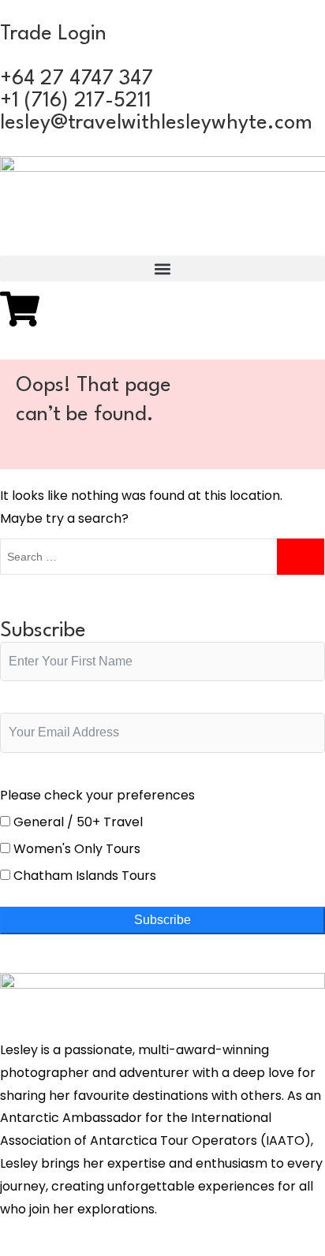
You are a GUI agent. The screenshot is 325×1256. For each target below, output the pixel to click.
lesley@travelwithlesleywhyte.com (156, 123)
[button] (162, 268)
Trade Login (53, 34)
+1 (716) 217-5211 (75, 101)
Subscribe (162, 919)
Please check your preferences (97, 795)
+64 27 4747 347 (76, 79)
